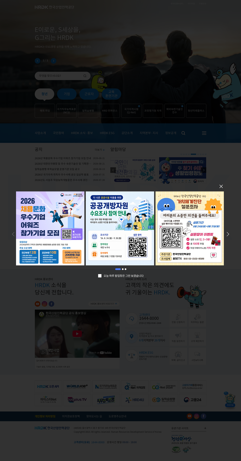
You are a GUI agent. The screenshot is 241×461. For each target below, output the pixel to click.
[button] (118, 269)
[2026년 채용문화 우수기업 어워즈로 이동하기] (50, 228)
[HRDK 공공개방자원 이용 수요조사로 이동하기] (120, 228)
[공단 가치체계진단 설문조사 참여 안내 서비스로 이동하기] (190, 228)
